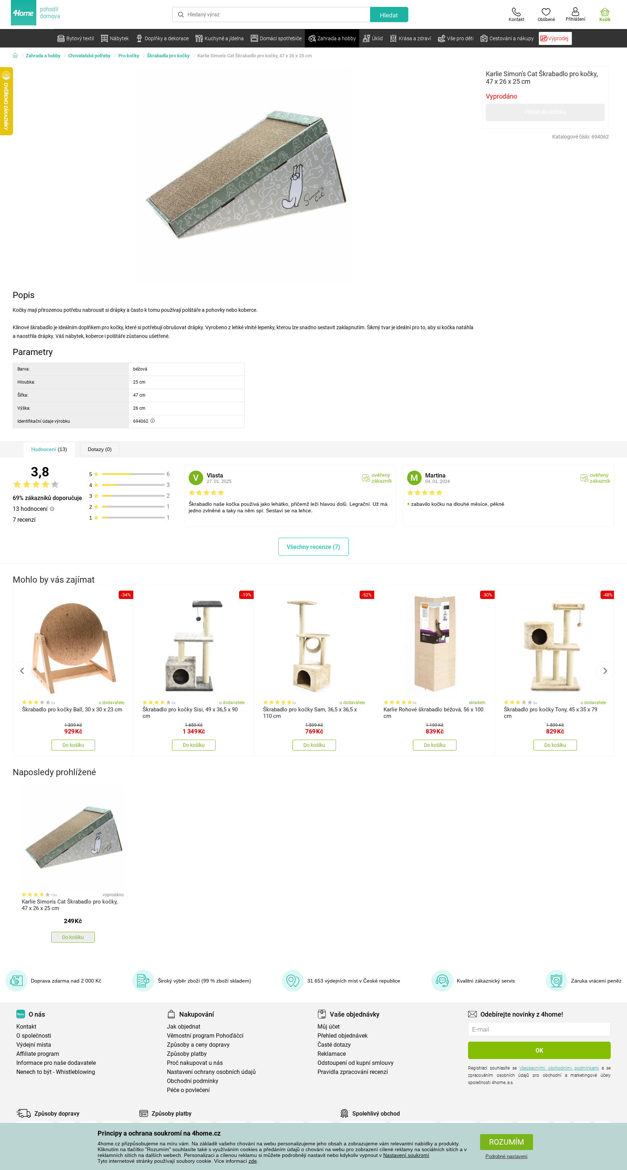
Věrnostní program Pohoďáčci (205, 1035)
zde (253, 1161)
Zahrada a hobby (43, 55)
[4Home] (18, 56)
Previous (22, 671)
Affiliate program (37, 1054)
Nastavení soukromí (406, 1155)
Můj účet (328, 1026)
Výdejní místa (33, 1044)
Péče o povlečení (188, 1090)
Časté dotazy (334, 1044)
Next (605, 671)
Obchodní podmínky (192, 1081)
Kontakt (26, 1026)
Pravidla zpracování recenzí (352, 1072)
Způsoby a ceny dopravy (198, 1044)
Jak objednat (183, 1026)
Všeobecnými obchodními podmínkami (559, 1068)
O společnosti (33, 1035)
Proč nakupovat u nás (195, 1063)
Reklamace (331, 1054)
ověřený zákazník (382, 478)
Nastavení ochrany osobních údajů (211, 1072)
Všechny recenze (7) (313, 546)
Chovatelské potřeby (89, 55)
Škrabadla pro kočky (168, 55)
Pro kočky (128, 55)
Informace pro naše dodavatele (56, 1063)
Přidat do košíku (545, 111)
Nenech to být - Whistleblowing (55, 1072)
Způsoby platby (187, 1054)
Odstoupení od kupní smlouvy (355, 1063)
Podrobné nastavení (506, 1156)
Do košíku (73, 745)
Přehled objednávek (342, 1035)
